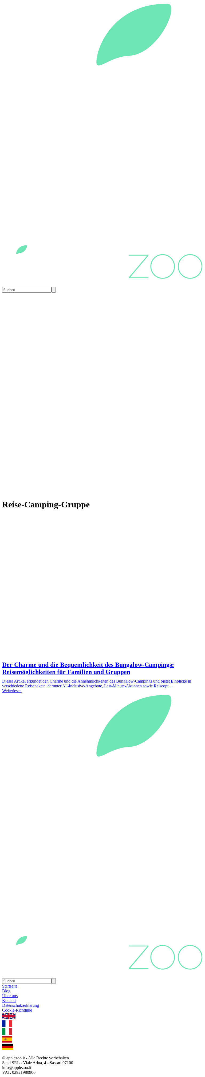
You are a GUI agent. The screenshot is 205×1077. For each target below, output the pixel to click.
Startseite (9, 986)
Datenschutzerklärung (20, 1005)
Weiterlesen (12, 690)
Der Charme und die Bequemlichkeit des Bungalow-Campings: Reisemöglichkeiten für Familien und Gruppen (88, 668)
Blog (6, 991)
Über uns (10, 995)
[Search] (54, 290)
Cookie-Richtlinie (17, 1010)
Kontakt (9, 1000)
